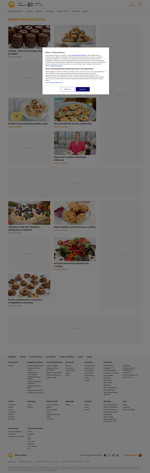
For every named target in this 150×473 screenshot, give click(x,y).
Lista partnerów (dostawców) (54, 82)
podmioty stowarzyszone (79, 55)
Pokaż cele (67, 89)
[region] (75, 71)
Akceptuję (82, 89)
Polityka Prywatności (56, 66)
